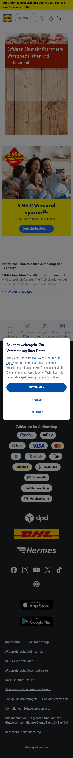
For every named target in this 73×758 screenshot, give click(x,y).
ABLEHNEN (37, 412)
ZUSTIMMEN (36, 387)
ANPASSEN (36, 400)
